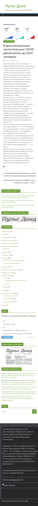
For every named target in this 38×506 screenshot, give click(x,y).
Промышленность (6, 273)
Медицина (4, 252)
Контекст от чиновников (8, 243)
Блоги (5, 278)
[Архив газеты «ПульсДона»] (19, 356)
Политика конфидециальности (13, 480)
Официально (5, 267)
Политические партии (10, 263)
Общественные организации (12, 260)
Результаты (32, 337)
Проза (5, 249)
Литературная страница (8, 246)
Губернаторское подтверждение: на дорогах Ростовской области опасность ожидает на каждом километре (17, 398)
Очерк (5, 284)
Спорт (3, 305)
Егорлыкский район (9, 296)
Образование (5, 255)
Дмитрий (15, 60)
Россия (3, 290)
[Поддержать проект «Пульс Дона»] (19, 219)
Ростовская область (9, 41)
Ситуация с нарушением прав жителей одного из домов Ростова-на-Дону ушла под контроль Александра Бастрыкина (18, 375)
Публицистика (5, 276)
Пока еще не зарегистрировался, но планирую (17, 333)
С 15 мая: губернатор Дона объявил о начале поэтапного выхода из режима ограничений (20, 174)
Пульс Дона (15, 5)
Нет (4, 327)
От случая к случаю (9, 324)
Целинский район (8, 302)
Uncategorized (5, 231)
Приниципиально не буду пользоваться (15, 330)
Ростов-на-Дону (8, 299)
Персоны (6, 287)
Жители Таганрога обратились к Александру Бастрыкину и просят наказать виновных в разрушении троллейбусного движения (18, 382)
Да (4, 321)
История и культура (7, 240)
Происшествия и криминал (9, 270)
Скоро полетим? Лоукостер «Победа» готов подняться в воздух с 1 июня (18, 181)
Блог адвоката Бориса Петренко (14, 280)
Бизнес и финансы (7, 237)
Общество (4, 258)
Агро (2, 234)
